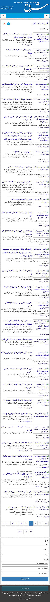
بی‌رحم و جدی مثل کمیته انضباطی (20, 166)
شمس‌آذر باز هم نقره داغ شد (22, 151)
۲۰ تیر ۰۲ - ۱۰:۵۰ (44, 282)
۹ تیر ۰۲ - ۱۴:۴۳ (44, 316)
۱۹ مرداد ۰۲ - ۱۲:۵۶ (43, 162)
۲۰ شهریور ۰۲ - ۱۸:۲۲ (43, 61)
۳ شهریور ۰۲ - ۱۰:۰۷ (43, 112)
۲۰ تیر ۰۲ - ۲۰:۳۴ (44, 266)
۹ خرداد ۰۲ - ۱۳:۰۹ (44, 395)
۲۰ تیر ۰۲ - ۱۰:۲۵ (44, 298)
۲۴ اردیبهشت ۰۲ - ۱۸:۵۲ (25, 408)
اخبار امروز (25, 579)
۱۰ (31, 531)
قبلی (45, 523)
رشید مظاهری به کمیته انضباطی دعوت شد (17, 413)
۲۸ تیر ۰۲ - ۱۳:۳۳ (43, 226)
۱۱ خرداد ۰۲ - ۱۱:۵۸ (44, 379)
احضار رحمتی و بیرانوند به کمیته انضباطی (17, 181)
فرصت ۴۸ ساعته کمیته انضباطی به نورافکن (17, 442)
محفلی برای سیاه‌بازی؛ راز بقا (24, 471)
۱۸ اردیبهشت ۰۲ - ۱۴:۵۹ (42, 487)
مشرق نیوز (31, 6)
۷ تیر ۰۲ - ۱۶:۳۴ (44, 334)
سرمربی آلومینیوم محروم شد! (21, 199)
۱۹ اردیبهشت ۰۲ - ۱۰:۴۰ (42, 467)
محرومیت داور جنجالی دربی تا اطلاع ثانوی (16, 339)
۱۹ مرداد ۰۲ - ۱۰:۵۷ (43, 177)
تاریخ (46, 540)
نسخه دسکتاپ (25, 588)
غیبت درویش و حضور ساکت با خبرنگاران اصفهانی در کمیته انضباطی (17, 35)
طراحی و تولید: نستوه (25, 599)
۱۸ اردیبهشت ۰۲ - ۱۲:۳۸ (42, 502)
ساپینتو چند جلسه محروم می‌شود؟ (20, 506)
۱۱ (26, 531)
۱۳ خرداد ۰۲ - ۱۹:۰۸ (26, 347)
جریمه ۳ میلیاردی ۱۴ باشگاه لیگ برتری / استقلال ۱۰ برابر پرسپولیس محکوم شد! (18, 322)
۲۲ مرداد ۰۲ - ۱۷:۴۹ (43, 147)
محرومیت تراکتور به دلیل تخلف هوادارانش (17, 84)
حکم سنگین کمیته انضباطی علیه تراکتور (17, 491)
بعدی (20, 531)
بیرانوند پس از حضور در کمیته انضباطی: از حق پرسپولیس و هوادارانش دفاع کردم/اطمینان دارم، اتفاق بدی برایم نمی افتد (17, 136)
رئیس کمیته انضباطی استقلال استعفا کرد (17, 400)
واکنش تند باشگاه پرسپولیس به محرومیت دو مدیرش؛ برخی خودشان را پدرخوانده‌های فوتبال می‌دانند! (17, 252)
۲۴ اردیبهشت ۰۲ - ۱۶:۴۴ (25, 421)
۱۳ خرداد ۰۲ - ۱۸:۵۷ (43, 363)
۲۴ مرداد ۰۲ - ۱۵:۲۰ (43, 128)
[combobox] (25, 544)
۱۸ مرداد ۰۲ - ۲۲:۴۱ (43, 207)
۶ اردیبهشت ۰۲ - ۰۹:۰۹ (42, 517)
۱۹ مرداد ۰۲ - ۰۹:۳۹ (43, 194)
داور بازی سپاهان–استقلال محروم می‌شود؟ (17, 99)
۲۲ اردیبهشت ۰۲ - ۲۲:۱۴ (25, 451)
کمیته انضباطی (39, 23)
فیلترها (46, 559)
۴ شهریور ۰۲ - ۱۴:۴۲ (43, 94)
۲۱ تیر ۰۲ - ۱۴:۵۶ (44, 244)
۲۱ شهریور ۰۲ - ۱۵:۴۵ (26, 45)
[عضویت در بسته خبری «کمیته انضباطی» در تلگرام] (8, 24)
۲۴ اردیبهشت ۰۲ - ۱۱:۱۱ (42, 438)
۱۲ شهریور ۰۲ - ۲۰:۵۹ (43, 79)
